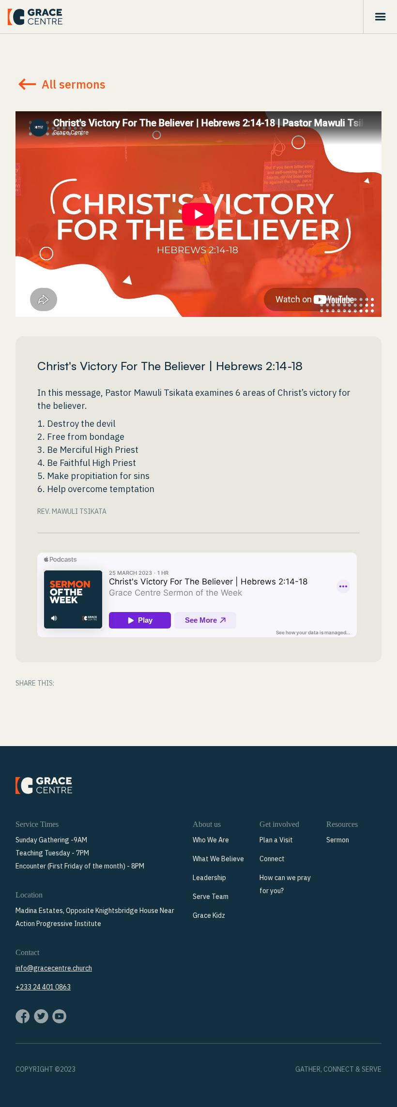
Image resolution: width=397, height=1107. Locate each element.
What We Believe (218, 858)
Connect (272, 858)
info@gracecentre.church (53, 968)
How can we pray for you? (285, 884)
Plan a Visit (276, 840)
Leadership (209, 877)
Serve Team (211, 896)
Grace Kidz (209, 915)
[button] (380, 16)
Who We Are (211, 840)
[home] (35, 16)
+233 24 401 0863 (43, 987)
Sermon (337, 840)
